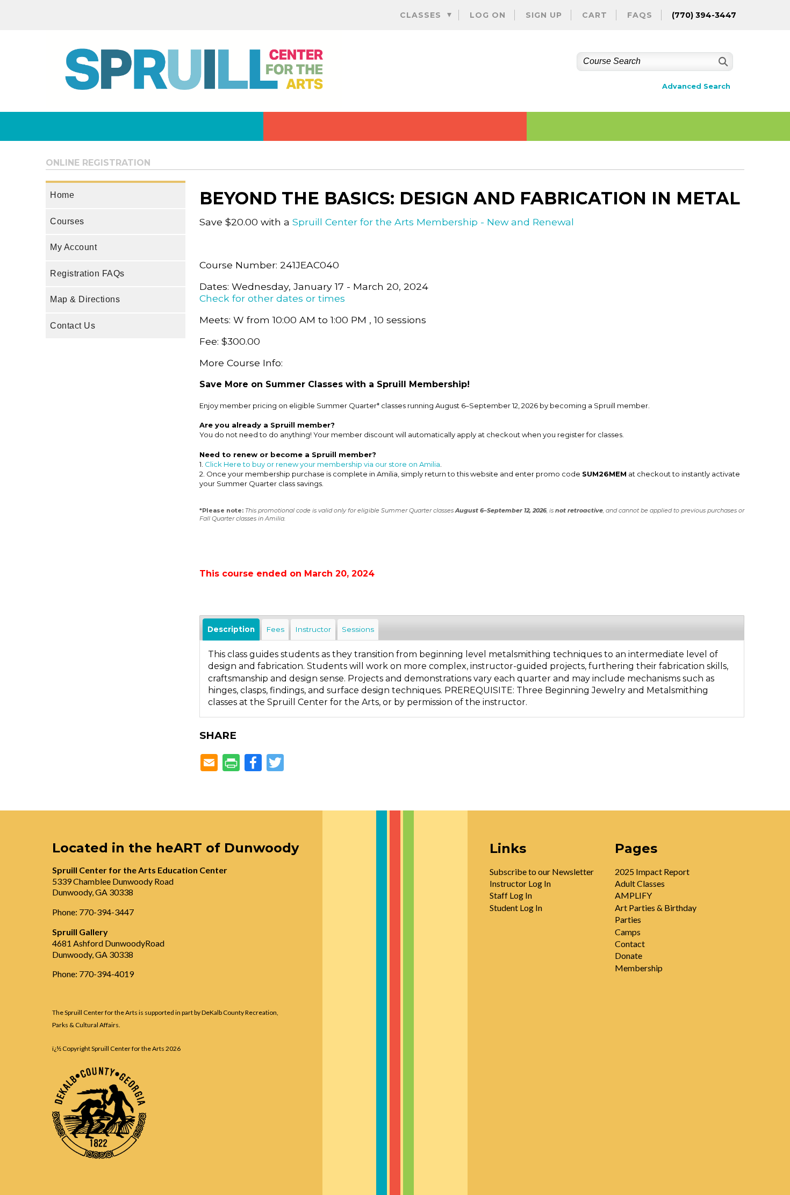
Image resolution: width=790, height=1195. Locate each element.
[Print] (231, 763)
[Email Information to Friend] (209, 763)
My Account (73, 247)
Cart (594, 15)
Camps (628, 932)
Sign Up (544, 15)
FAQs (639, 15)
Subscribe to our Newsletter (542, 871)
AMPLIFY (633, 895)
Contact (630, 943)
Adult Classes (640, 883)
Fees (275, 629)
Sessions (358, 629)
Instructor (313, 629)
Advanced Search (696, 86)
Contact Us (72, 325)
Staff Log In (511, 895)
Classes (420, 15)
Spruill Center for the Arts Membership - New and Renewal (433, 221)
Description (231, 629)
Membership (639, 968)
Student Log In (516, 907)
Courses (67, 221)
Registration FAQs (87, 273)
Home (62, 195)
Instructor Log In (520, 883)
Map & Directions (85, 299)
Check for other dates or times (272, 298)
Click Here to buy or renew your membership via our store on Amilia (322, 464)
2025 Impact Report (652, 871)
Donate (628, 955)
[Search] (722, 61)
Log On (488, 15)
